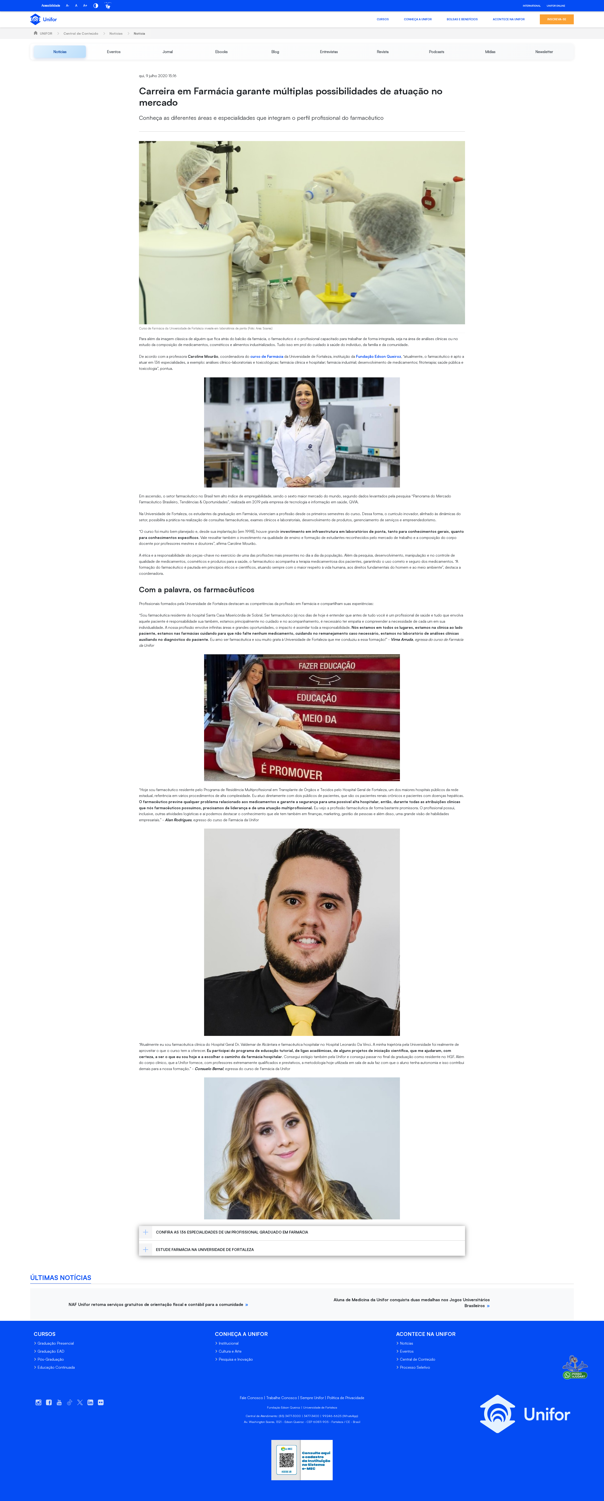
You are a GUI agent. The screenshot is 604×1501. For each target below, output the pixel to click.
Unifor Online (556, 5)
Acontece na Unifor (509, 19)
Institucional (229, 1343)
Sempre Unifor (312, 1397)
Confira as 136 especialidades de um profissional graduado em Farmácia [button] (232, 1232)
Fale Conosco (251, 1397)
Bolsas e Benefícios (462, 19)
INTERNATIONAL (532, 5)
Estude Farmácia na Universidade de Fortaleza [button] (205, 1249)
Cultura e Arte (230, 1351)
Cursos (383, 19)
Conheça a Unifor (418, 19)
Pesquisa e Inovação (236, 1359)
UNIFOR (46, 33)
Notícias (115, 33)
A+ (85, 5)
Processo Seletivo (415, 1367)
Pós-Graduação (51, 1359)
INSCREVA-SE (556, 19)
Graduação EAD (51, 1351)
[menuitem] (60, 52)
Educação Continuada (56, 1367)
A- (67, 5)
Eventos (407, 1351)
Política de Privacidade (345, 1397)
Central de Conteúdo (80, 33)
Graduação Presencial (56, 1343)
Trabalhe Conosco (281, 1397)
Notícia (139, 33)
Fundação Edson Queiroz (378, 356)
